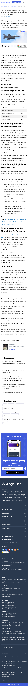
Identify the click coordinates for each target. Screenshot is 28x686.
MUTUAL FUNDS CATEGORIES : (9, 636)
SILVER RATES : (5, 611)
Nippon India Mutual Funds (19, 633)
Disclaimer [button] (5, 653)
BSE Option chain (18, 597)
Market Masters (6, 412)
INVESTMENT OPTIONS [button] (7, 509)
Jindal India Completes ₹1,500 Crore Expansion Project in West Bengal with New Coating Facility (13, 370)
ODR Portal (19, 672)
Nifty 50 (4, 579)
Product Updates (6, 419)
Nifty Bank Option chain (17, 594)
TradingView (4, 571)
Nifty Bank (10, 579)
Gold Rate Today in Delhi (7, 603)
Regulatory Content (16, 656)
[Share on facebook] (12, 46)
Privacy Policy (14, 663)
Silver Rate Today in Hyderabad (9, 613)
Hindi (12, 408)
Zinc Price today (6, 624)
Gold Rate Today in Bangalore (8, 608)
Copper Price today (6, 622)
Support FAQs (14, 542)
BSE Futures (5, 590)
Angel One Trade (13, 562)
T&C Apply (7, 663)
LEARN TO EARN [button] (5, 521)
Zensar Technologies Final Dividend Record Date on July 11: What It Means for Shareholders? (13, 386)
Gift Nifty (18, 582)
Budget (4, 404)
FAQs (3, 663)
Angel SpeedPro (21, 562)
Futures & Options (20, 404)
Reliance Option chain (7, 597)
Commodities (11, 404)
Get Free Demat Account (14, 684)
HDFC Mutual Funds (16, 631)
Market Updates (15, 412)
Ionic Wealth (12, 558)
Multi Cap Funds (6, 640)
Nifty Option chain (6, 594)
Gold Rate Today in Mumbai (8, 602)
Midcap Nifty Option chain (8, 596)
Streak (14, 569)
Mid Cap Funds (20, 639)
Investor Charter (18, 667)
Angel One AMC (5, 558)
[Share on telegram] (2, 46)
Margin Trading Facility (7, 564)
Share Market (21, 419)
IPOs (16, 408)
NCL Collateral (16, 670)
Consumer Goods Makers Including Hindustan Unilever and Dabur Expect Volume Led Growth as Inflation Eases (12, 378)
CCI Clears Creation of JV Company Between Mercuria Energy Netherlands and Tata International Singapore (13, 363)
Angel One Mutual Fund (7, 630)
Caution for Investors (6, 676)
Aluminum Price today (18, 622)
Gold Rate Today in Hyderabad (9, 607)
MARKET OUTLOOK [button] (6, 528)
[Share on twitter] (9, 46)
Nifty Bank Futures (14, 587)
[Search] (24, 2)
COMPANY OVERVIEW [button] (6, 506)
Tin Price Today (16, 625)
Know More (12, 349)
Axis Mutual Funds (6, 631)
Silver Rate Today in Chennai (8, 616)
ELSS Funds (5, 637)
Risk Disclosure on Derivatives (8, 674)
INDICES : (4, 577)
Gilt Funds (13, 639)
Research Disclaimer (6, 656)
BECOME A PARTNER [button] (6, 524)
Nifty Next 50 (5, 581)
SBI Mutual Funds (18, 630)
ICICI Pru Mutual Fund (7, 633)
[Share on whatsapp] (5, 46)
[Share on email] (15, 46)
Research (14, 419)
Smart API (15, 564)
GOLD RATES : (5, 600)
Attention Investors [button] (7, 647)
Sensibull (4, 569)
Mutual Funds (6, 415)
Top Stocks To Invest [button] (7, 536)
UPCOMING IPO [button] (5, 532)
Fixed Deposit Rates (6, 565)
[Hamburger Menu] (26, 2)
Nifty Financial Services (19, 579)
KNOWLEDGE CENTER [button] (7, 516)
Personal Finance (14, 415)
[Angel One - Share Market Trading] (5, 2)
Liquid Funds (12, 637)
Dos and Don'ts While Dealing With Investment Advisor (14, 661)
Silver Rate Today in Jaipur (8, 618)
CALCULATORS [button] (5, 513)
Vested (19, 569)
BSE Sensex (22, 581)
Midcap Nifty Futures (7, 588)
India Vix (12, 582)
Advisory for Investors (6, 670)
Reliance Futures (17, 588)
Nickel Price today (15, 624)
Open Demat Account (17, 2)
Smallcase (10, 569)
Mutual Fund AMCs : (7, 628)
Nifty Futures (5, 587)
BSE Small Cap (5, 582)
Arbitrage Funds (6, 639)
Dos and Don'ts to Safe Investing (9, 659)
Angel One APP (5, 562)
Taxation (5, 422)
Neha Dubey (8, 16)
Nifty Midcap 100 (14, 581)
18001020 (6, 542)
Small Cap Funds (20, 637)
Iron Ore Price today (6, 625)
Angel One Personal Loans (7, 667)
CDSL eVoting (5, 672)
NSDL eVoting (12, 672)
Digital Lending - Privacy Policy (8, 665)
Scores (19, 659)
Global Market (6, 408)
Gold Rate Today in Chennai (8, 605)
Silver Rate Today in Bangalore (9, 614)
